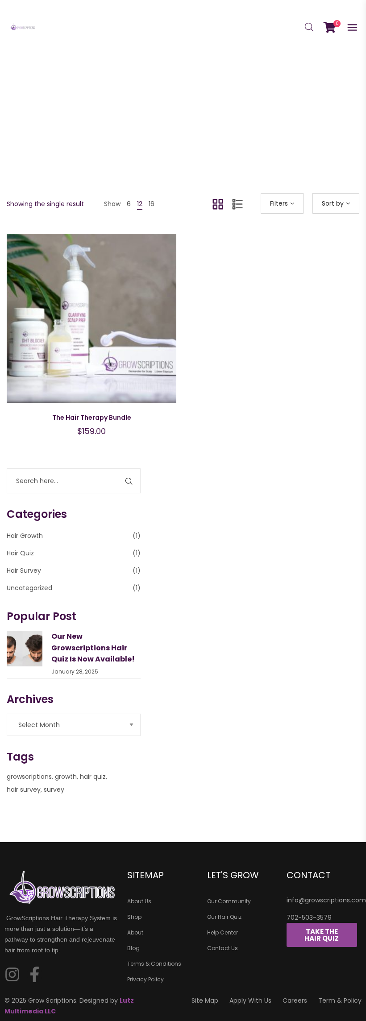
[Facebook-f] (34, 974)
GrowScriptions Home (153, 153)
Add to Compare (91, 327)
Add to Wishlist (69, 327)
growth (66, 776)
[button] (114, 327)
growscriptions (29, 776)
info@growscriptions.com (326, 900)
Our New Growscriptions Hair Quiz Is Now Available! (93, 647)
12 (139, 203)
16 (151, 203)
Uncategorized (29, 587)
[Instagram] (12, 974)
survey (54, 789)
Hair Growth (25, 535)
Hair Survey (24, 570)
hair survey (24, 789)
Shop (206, 153)
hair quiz (93, 776)
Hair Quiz (20, 553)
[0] (330, 26)
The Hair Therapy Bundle (91, 417)
